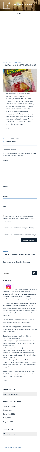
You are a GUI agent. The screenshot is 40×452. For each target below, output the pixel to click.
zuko (14, 141)
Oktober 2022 (7, 410)
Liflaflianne (22, 4)
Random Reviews (12, 139)
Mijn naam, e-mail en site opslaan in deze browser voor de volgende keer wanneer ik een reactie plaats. (19, 218)
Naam (5, 187)
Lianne (19, 62)
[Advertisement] (20, 37)
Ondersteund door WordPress (12, 447)
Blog (9, 341)
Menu (21, 14)
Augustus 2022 (8, 422)
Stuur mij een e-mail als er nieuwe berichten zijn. (19, 235)
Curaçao (16, 341)
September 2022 (9, 414)
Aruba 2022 (7, 418)
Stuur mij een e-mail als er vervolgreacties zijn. (19, 228)
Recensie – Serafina (9, 406)
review (8, 141)
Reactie (6, 160)
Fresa (26, 96)
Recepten (19, 360)
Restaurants (29, 360)
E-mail (5, 196)
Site (4, 206)
